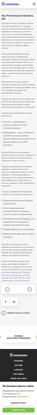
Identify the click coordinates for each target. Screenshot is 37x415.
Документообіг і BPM (10, 278)
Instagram (18, 374)
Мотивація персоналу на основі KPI (15, 275)
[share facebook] (6, 302)
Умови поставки (18, 378)
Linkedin (18, 370)
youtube (18, 365)
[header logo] (10, 5)
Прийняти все (18, 410)
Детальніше (22, 397)
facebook (18, 361)
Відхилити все (18, 403)
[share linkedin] (14, 302)
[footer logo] (18, 355)
